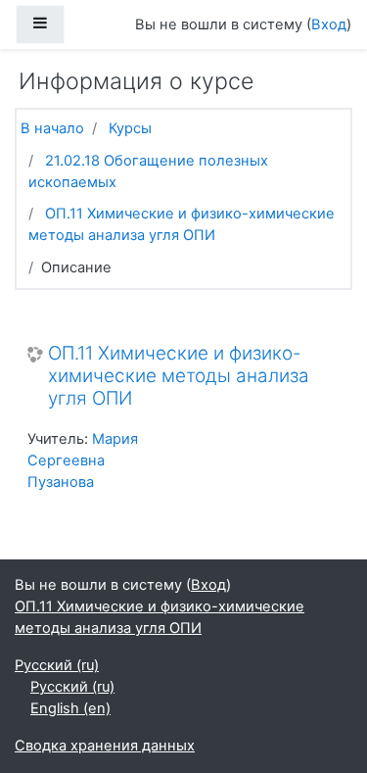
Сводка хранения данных (105, 745)
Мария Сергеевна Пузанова (82, 460)
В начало (52, 128)
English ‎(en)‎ (70, 708)
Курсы (130, 128)
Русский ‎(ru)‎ (57, 665)
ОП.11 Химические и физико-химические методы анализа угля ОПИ (178, 376)
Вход (328, 24)
